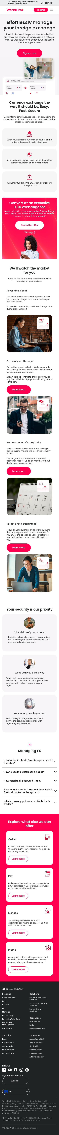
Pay (3, 1001)
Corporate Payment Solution (38, 1004)
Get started (46, 2)
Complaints (7, 1046)
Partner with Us (36, 1049)
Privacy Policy (8, 1049)
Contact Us (35, 1046)
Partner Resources (37, 1028)
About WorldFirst (37, 1039)
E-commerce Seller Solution (38, 998)
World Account (9, 997)
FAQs (32, 1025)
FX (3, 1008)
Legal (4, 1039)
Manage (6, 1012)
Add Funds (7, 1028)
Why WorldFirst (36, 1042)
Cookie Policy (8, 1053)
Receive (5, 1005)
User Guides (35, 1021)
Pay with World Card (11, 1019)
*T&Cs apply (29, 232)
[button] (52, 9)
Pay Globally (7, 1015)
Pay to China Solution (35, 1010)
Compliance (7, 1042)
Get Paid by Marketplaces (8, 1023)
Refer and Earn (36, 1053)
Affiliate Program (37, 1057)
